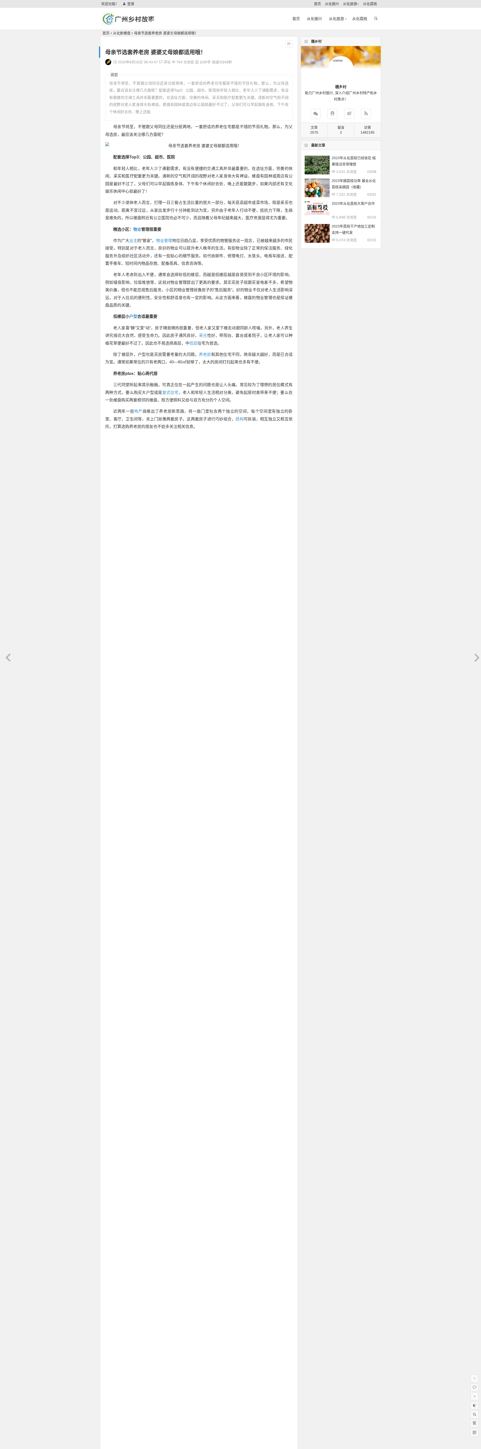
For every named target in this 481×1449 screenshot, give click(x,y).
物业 (137, 229)
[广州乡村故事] (128, 23)
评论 (167, 62)
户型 (133, 316)
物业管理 (164, 240)
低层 (193, 343)
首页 (317, 4)
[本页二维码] (474, 1432)
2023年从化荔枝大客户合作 (353, 203)
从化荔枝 (370, 4)
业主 (133, 240)
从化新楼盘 (122, 33)
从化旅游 (350, 4)
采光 (203, 335)
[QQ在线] (332, 114)
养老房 (205, 354)
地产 (138, 411)
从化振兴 (332, 4)
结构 (239, 419)
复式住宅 (170, 392)
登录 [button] (130, 4)
